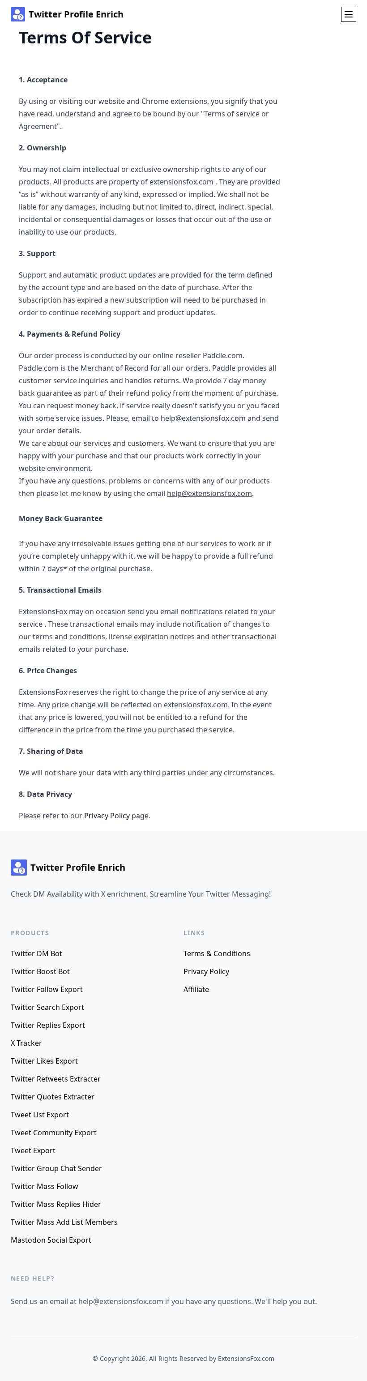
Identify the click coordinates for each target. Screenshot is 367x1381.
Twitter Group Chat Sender (56, 1168)
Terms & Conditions (217, 953)
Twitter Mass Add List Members (64, 1222)
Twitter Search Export (47, 1007)
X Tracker (26, 1043)
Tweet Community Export (54, 1132)
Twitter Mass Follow (44, 1186)
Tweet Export (33, 1150)
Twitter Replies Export (48, 1025)
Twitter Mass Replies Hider (56, 1204)
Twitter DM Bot (36, 953)
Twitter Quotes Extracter (52, 1097)
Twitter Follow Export (47, 989)
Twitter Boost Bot (40, 971)
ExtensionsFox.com (246, 1358)
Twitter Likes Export (44, 1061)
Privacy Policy (107, 816)
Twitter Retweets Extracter (56, 1079)
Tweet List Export (40, 1115)
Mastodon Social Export (51, 1240)
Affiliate (196, 989)
